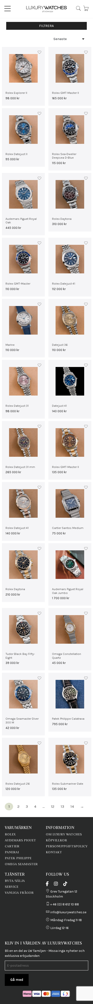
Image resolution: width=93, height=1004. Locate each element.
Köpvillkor (56, 840)
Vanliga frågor (19, 892)
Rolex (10, 834)
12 (52, 806)
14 (72, 806)
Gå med (16, 980)
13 (62, 806)
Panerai (12, 852)
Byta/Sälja (15, 880)
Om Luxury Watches (64, 834)
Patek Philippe (18, 858)
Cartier (12, 846)
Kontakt (54, 852)
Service (11, 886)
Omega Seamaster (21, 864)
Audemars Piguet (20, 840)
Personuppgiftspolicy (67, 846)
